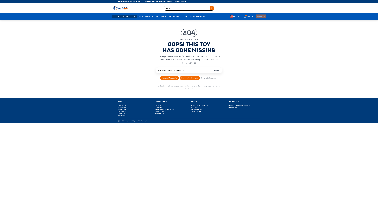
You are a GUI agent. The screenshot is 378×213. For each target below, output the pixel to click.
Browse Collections (189, 78)
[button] (262, 8)
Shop (120, 101)
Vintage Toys (122, 115)
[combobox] (189, 8)
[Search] (212, 8)
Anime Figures (122, 109)
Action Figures (122, 107)
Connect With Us (233, 101)
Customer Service (161, 101)
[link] (252, 8)
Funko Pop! (121, 113)
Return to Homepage (209, 78)
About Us (194, 101)
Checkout (261, 16)
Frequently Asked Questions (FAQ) (165, 109)
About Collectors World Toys (199, 105)
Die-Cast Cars (122, 105)
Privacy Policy (195, 107)
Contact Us (158, 105)
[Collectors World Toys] (121, 8)
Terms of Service (196, 111)
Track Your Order (160, 113)
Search (216, 70)
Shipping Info (158, 107)
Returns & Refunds (160, 111)
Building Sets (122, 111)
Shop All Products (169, 78)
